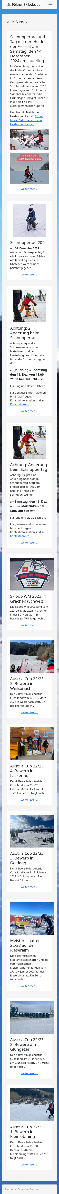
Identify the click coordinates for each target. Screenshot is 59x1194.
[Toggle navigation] (50, 4)
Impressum (10, 1189)
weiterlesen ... (29, 189)
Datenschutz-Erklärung (28, 1189)
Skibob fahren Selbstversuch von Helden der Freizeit (26, 120)
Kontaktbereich (19, 404)
